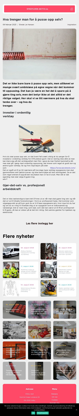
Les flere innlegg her (39, 223)
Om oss (54, 397)
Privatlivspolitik (43, 413)
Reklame (54, 394)
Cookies (55, 400)
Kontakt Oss (54, 403)
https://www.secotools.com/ (63, 168)
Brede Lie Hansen (26, 25)
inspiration (71, 25)
